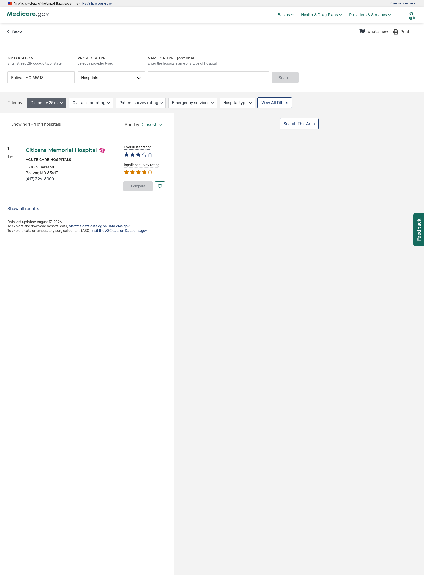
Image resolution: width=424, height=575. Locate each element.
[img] (138, 154)
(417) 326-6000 (40, 179)
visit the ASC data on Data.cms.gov (119, 231)
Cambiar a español (403, 3)
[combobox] (39, 78)
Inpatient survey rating (141, 165)
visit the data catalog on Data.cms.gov (99, 226)
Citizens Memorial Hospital (61, 150)
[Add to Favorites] (160, 186)
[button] (373, 31)
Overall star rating (137, 147)
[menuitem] (285, 15)
